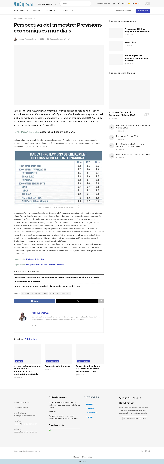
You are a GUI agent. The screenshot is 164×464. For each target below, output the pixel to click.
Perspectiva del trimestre (27, 282)
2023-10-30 (129, 34)
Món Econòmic (30, 18)
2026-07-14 (49, 369)
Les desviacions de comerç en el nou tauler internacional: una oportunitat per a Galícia (57, 277)
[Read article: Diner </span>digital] (116, 46)
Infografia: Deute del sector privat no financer (45, 264)
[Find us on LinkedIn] (114, 3)
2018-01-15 (44, 39)
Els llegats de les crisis (35, 259)
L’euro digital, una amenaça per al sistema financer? (137, 58)
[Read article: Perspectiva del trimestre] (58, 354)
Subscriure (143, 11)
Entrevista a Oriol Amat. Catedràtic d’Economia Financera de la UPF (48, 286)
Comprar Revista (123, 11)
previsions (54, 293)
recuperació (37, 293)
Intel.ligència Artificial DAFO (127, 136)
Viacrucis (52, 412)
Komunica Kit (23, 451)
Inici (16, 11)
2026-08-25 (18, 377)
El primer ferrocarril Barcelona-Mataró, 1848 (122, 114)
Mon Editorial (23, 407)
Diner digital (131, 42)
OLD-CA (20, 18)
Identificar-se (104, 4)
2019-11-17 (129, 45)
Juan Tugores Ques (28, 39)
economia (26, 293)
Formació (68, 11)
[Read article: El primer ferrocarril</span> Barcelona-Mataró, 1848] (129, 94)
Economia (37, 11)
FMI (45, 293)
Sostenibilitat (53, 11)
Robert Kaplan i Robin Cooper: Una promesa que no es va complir (130, 145)
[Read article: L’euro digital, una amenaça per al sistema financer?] (116, 59)
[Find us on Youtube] (123, 3)
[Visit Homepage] (24, 3)
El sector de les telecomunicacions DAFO (133, 154)
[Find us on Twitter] (119, 3)
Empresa (24, 11)
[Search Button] (88, 3)
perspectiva (65, 293)
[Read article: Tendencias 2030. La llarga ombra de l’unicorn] (116, 33)
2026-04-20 (80, 375)
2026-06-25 (129, 64)
